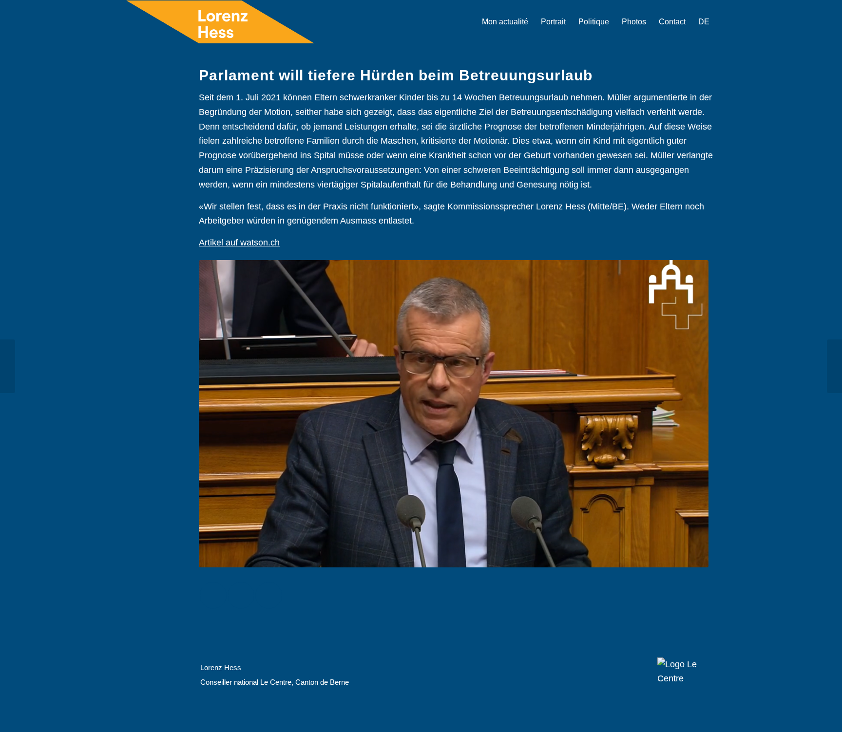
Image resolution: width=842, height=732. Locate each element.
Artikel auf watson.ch (239, 242)
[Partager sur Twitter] (241, 595)
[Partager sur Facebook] (213, 595)
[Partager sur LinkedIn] (268, 595)
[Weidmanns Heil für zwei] (834, 366)
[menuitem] (505, 21)
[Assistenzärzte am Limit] (7, 366)
